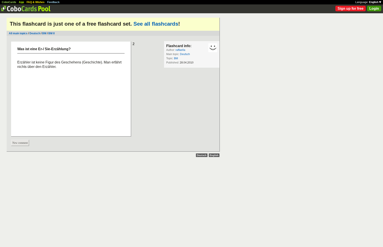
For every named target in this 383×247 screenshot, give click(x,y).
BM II (51, 33)
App (21, 2)
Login (374, 8)
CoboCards (9, 2)
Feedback (53, 2)
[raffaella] (212, 47)
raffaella (180, 50)
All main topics (18, 33)
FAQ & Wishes (36, 2)
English (374, 2)
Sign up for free (350, 8)
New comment (20, 142)
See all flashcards (155, 24)
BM (44, 33)
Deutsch (34, 33)
